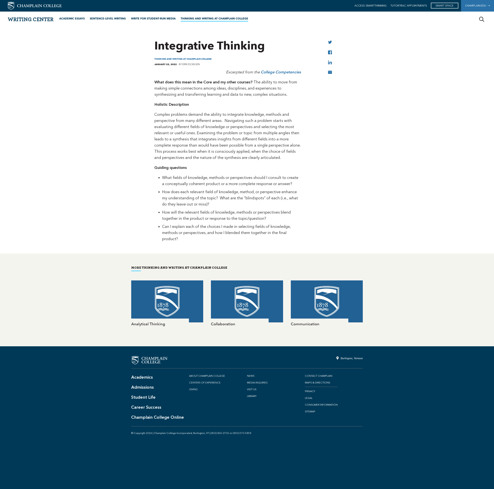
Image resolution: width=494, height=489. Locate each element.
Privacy (310, 391)
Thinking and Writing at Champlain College (214, 18)
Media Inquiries (257, 382)
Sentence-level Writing (108, 18)
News (251, 375)
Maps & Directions (317, 382)
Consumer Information (321, 404)
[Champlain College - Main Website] (35, 5)
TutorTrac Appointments (408, 5)
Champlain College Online (157, 417)
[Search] (481, 19)
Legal (308, 398)
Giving (193, 389)
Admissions (142, 387)
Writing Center (30, 19)
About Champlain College (207, 375)
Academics (142, 377)
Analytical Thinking (167, 303)
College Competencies (281, 72)
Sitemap (310, 411)
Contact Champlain (318, 375)
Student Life (143, 397)
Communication (327, 303)
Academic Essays (72, 18)
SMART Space (444, 5)
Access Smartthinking (370, 5)
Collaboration (247, 303)
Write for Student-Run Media (153, 18)
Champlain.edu (476, 5)
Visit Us (251, 389)
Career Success (146, 407)
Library (251, 396)
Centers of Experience (205, 382)
